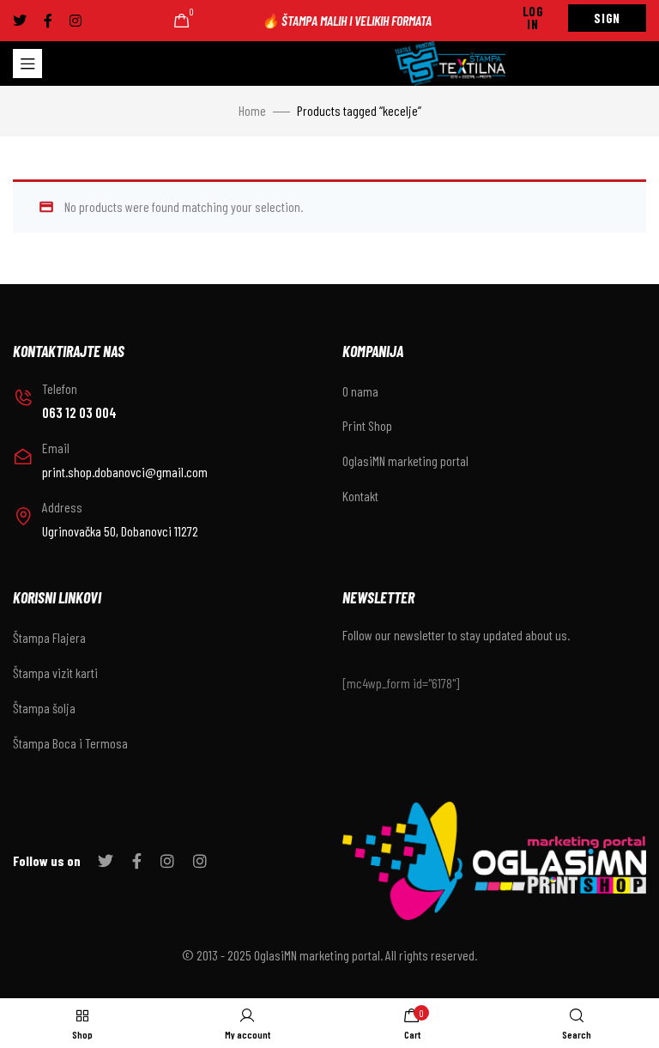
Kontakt (360, 496)
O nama (360, 391)
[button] (533, 18)
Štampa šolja (44, 708)
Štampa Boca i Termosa (70, 743)
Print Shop (367, 425)
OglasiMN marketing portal (405, 460)
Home (252, 110)
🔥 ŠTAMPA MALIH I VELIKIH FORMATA (347, 20)
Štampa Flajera (49, 637)
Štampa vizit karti (55, 672)
